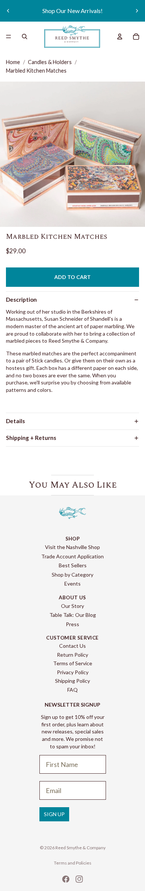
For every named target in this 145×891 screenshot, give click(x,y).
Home (13, 62)
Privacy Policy (72, 672)
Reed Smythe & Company (80, 847)
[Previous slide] (8, 11)
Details (15, 421)
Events (72, 583)
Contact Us (72, 646)
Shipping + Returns (31, 437)
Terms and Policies (72, 863)
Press (72, 624)
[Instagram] (79, 879)
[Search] (24, 36)
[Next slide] (137, 11)
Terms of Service (72, 663)
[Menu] (8, 36)
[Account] (120, 36)
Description (21, 299)
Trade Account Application (72, 556)
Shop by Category (72, 574)
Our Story (72, 606)
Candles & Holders (50, 62)
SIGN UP (54, 814)
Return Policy (72, 654)
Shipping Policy (72, 681)
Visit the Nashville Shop (72, 547)
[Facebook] (65, 879)
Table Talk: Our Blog (72, 615)
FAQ (72, 690)
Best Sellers (73, 565)
